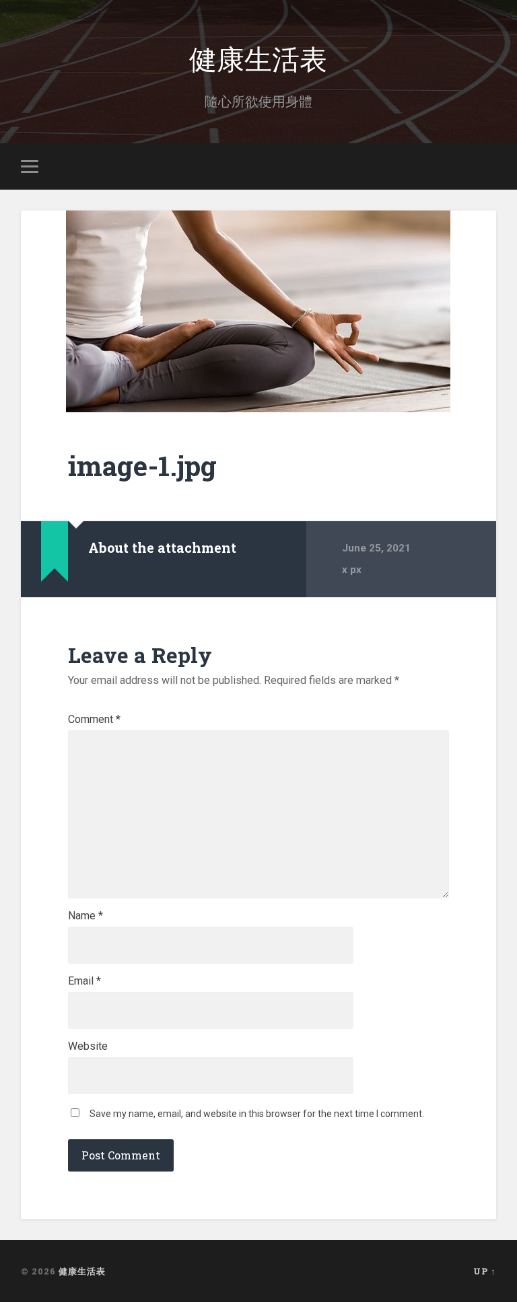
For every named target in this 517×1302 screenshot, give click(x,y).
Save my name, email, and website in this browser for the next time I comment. (257, 1113)
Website (88, 1046)
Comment (94, 719)
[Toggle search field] (488, 166)
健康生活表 (258, 57)
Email (84, 981)
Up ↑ (484, 1271)
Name (85, 916)
